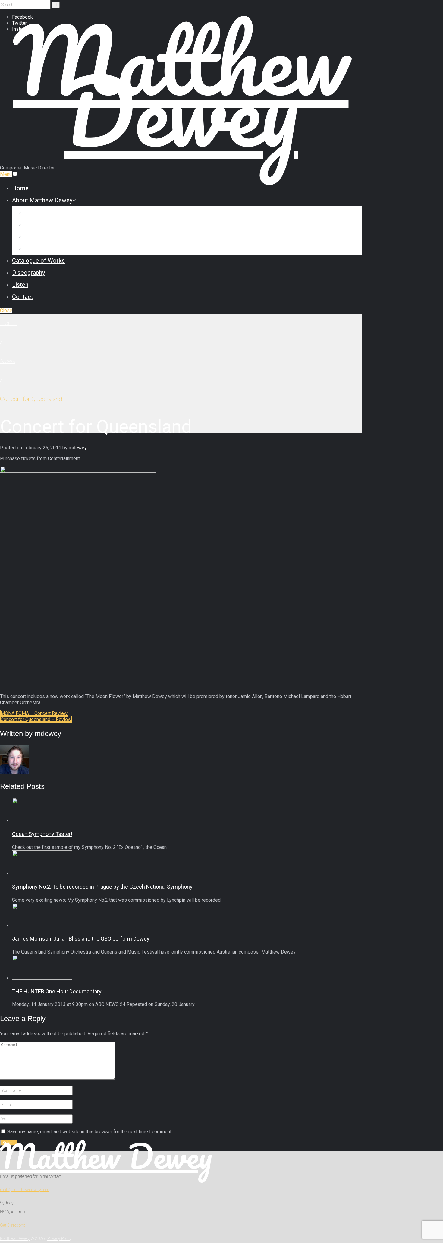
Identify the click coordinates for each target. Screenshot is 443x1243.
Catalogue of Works (38, 260)
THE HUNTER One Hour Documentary (57, 991)
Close (6, 310)
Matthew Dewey (106, 1156)
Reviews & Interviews (52, 236)
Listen (20, 284)
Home (20, 188)
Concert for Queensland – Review (36, 719)
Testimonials (41, 248)
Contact (22, 296)
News (7, 361)
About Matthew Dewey (42, 200)
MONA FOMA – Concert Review (34, 713)
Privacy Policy (59, 1238)
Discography (28, 272)
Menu (6, 174)
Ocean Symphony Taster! (42, 834)
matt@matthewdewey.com (24, 1189)
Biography (37, 212)
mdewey (78, 448)
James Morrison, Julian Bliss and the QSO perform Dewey (80, 938)
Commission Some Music (58, 224)
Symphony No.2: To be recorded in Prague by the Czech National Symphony (102, 887)
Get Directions (12, 1225)
